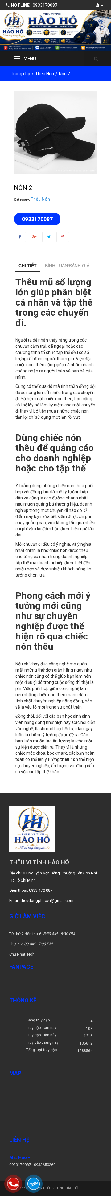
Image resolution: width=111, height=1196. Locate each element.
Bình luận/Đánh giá (67, 265)
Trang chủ (20, 73)
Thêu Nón (44, 73)
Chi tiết (27, 265)
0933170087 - (21, 1164)
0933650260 (45, 1164)
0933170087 (34, 5)
